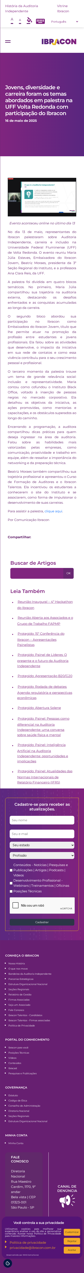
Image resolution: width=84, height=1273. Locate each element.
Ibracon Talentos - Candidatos (25, 1015)
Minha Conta (15, 1143)
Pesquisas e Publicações (22, 1073)
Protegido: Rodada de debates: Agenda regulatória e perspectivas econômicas (44, 692)
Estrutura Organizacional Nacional (27, 984)
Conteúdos (14, 1063)
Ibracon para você (18, 1047)
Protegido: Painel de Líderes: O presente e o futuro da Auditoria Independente (42, 660)
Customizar (72, 1232)
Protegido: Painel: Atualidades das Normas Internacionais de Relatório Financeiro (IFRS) (44, 776)
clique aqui (53, 511)
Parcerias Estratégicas (20, 979)
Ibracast (12, 1068)
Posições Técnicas (27, 891)
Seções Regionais (18, 989)
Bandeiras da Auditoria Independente (29, 973)
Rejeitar (71, 1241)
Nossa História (16, 963)
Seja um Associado (19, 1004)
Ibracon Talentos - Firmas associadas (29, 1020)
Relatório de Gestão (19, 994)
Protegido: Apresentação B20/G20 (45, 676)
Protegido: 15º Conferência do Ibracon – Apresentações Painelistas (40, 639)
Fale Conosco (16, 1010)
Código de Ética (17, 1100)
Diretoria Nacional (18, 1110)
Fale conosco (20, 1159)
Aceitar (72, 1249)
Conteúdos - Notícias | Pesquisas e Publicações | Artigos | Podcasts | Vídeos (40, 870)
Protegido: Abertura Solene (39, 708)
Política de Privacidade (21, 1025)
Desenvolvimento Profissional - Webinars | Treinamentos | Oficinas (41, 883)
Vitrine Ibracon (63, 8)
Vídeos (12, 1057)
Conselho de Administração (24, 1105)
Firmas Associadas (19, 999)
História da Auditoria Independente (21, 8)
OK (68, 573)
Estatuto (13, 1095)
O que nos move (18, 968)
